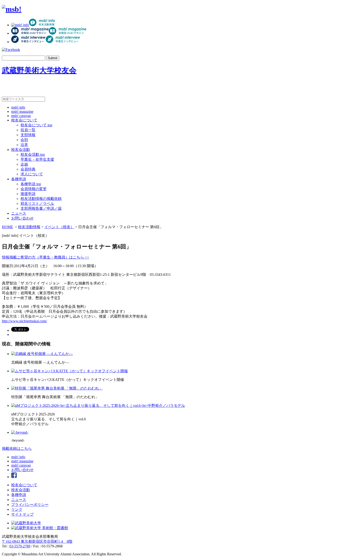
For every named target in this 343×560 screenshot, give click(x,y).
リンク (16, 509)
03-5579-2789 (19, 546)
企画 (24, 164)
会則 (24, 140)
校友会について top (36, 125)
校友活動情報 (29, 227)
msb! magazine (22, 111)
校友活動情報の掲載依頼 (41, 199)
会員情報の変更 (34, 189)
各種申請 (18, 179)
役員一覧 (28, 130)
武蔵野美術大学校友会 (39, 70)
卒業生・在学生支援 (37, 159)
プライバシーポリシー (30, 505)
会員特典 (28, 169)
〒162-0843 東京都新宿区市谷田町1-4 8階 (37, 541)
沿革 (24, 145)
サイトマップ (22, 514)
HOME (7, 227)
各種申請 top (31, 184)
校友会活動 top (33, 154)
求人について (32, 174)
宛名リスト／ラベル (37, 204)
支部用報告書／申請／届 (41, 208)
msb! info (18, 107)
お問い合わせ (22, 218)
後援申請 (28, 194)
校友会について (24, 120)
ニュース (18, 213)
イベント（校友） (59, 227)
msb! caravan (21, 116)
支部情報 (28, 135)
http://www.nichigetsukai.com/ (24, 321)
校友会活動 (20, 150)
